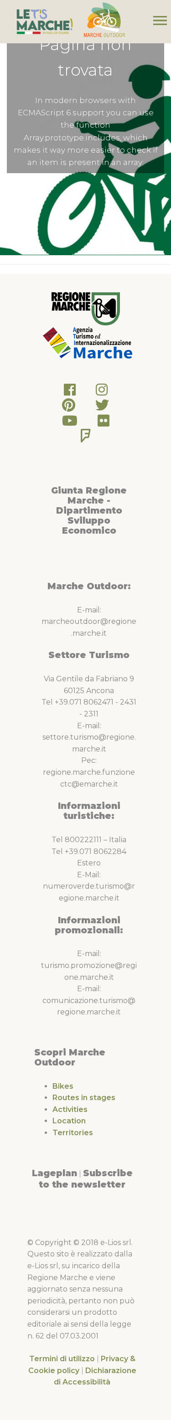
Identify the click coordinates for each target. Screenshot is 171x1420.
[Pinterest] (68, 408)
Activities (70, 1109)
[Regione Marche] (86, 308)
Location (69, 1120)
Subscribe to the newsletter (86, 1179)
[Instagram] (102, 392)
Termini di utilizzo (62, 1358)
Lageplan (54, 1173)
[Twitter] (102, 408)
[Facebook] (70, 392)
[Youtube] (70, 423)
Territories (72, 1132)
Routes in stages (83, 1097)
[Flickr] (103, 423)
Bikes (62, 1086)
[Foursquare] (86, 438)
